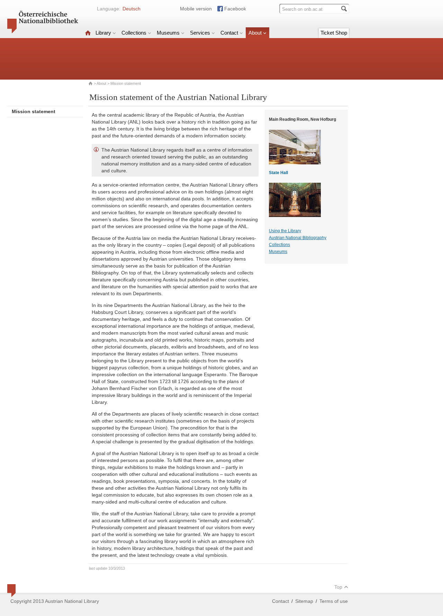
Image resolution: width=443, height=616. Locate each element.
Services (200, 33)
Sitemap (304, 601)
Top (338, 587)
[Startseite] (88, 32)
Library (103, 33)
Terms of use (333, 601)
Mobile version (196, 8)
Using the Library (285, 230)
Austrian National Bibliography (297, 237)
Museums (168, 33)
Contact (229, 33)
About (255, 33)
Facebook (235, 8)
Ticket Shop (333, 33)
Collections (133, 33)
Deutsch (132, 8)
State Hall (278, 172)
